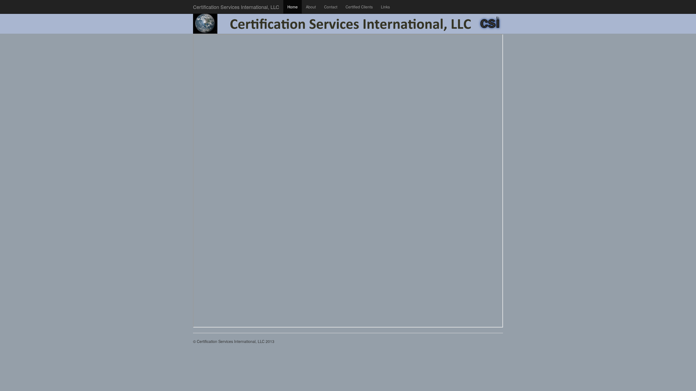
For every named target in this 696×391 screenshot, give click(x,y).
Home (292, 7)
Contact (330, 7)
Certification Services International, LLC (236, 6)
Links (385, 7)
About (311, 7)
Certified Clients (359, 7)
